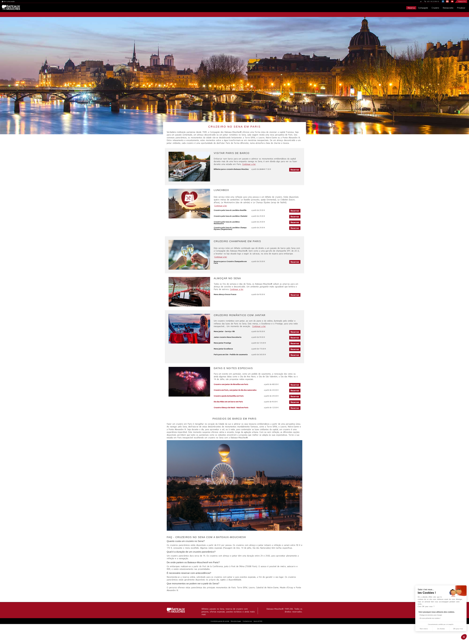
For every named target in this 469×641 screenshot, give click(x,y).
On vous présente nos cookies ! (430, 618)
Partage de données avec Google (431, 615)
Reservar (295, 170)
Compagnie (423, 8)
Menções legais (236, 621)
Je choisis (441, 629)
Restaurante (448, 8)
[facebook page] (443, 1)
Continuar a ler (249, 164)
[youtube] (452, 1)
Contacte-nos (247, 621)
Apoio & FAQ (258, 621)
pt (421, 1)
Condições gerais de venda (220, 621)
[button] (464, 637)
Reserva (411, 8)
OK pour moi (458, 629)
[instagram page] (447, 1)
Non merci (424, 629)
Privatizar (461, 8)
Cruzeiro (435, 8)
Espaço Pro (462, 1)
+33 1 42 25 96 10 (432, 1)
